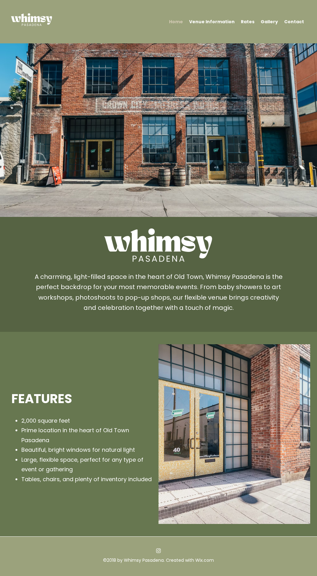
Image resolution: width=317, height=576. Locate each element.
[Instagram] (158, 550)
